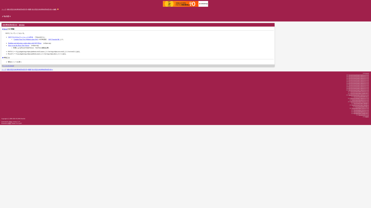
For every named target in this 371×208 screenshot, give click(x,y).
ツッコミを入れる (8, 66)
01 (350, 75)
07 (359, 75)
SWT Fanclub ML (54, 39)
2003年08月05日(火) (9, 24)
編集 (54, 9)
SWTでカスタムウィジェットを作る (20, 37)
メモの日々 (6, 16)
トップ (4, 9)
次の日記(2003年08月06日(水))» (42, 9)
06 (358, 75)
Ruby (9, 123)
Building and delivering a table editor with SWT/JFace (24, 43)
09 (363, 75)
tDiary (10, 121)
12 (368, 73)
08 (361, 75)
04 (354, 75)
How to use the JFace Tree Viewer (18, 45)
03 (353, 75)
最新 (29, 9)
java (5, 29)
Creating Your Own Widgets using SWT (26, 39)
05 (356, 75)
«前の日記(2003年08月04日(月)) (17, 9)
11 (366, 73)
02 (351, 75)
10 (364, 75)
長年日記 (21, 25)
